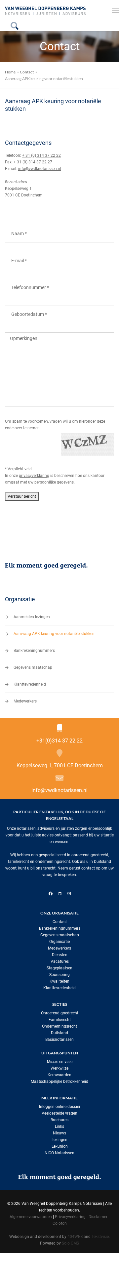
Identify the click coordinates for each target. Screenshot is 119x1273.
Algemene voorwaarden (31, 1216)
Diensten (59, 955)
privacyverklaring (34, 475)
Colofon (60, 1223)
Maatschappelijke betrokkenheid (59, 1081)
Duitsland (59, 1033)
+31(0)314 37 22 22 (59, 741)
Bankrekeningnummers (34, 650)
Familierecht (60, 1019)
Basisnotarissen (59, 1039)
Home (10, 71)
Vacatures (60, 961)
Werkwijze (59, 1068)
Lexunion (60, 1146)
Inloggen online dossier (59, 1106)
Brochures (59, 1120)
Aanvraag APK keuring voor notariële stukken (54, 633)
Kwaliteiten (59, 981)
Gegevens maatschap (33, 667)
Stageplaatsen (59, 968)
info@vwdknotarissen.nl (39, 168)
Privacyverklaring (70, 1216)
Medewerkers (25, 701)
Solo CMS (70, 1243)
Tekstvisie (100, 1236)
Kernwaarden (59, 1075)
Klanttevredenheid (30, 684)
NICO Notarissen (59, 1153)
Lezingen (59, 1139)
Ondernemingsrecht (59, 1026)
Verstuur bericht (22, 496)
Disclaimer (98, 1216)
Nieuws (59, 1133)
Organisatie (59, 941)
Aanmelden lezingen (32, 617)
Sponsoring (59, 974)
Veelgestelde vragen (59, 1113)
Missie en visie (59, 1061)
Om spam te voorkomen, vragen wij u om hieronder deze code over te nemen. (55, 424)
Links (59, 1126)
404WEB (75, 1236)
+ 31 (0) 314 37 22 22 (41, 155)
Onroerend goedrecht (59, 1013)
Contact (27, 71)
